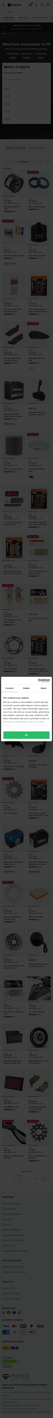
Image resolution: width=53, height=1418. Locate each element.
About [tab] (43, 688)
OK (26, 735)
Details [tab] (26, 688)
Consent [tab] (9, 688)
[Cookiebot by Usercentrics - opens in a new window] (38, 680)
